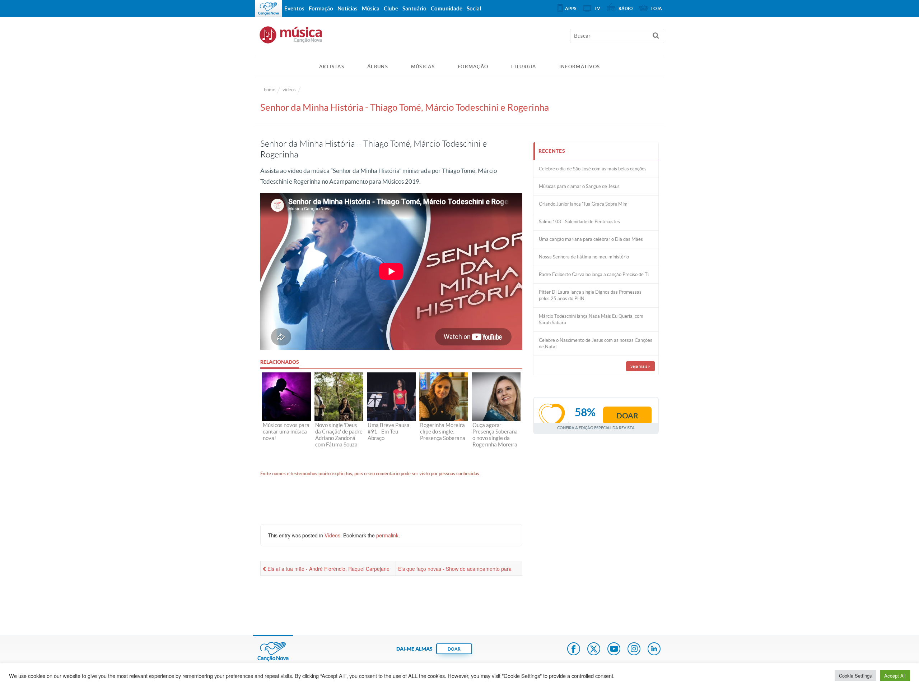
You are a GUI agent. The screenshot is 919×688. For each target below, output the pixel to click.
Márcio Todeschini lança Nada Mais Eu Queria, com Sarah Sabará (591, 319)
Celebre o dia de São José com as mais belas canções (593, 168)
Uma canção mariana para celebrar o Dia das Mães (591, 239)
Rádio (626, 8)
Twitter (594, 649)
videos (289, 89)
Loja (656, 8)
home (269, 89)
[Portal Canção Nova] (268, 8)
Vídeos (332, 535)
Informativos (579, 66)
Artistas (331, 66)
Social (474, 8)
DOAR (454, 649)
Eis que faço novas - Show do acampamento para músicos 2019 (455, 570)
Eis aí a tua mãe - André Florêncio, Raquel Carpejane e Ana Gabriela (325, 570)
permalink (387, 535)
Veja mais (640, 366)
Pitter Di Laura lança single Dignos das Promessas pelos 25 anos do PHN (590, 295)
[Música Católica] (459, 38)
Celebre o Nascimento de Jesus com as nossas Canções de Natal (595, 343)
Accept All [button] (895, 675)
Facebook (573, 649)
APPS (570, 8)
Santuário (414, 8)
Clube (391, 8)
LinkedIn (654, 649)
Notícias (347, 8)
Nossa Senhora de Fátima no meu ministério (584, 257)
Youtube (614, 649)
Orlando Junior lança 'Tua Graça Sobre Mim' (584, 204)
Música (370, 8)
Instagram (634, 649)
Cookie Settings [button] (855, 675)
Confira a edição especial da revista (596, 427)
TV (597, 8)
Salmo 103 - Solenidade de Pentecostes (579, 221)
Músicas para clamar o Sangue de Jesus (579, 186)
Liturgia (523, 66)
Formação (473, 66)
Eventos (294, 8)
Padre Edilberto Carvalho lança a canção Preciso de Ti (594, 274)
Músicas (423, 66)
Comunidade (446, 8)
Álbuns (377, 66)
